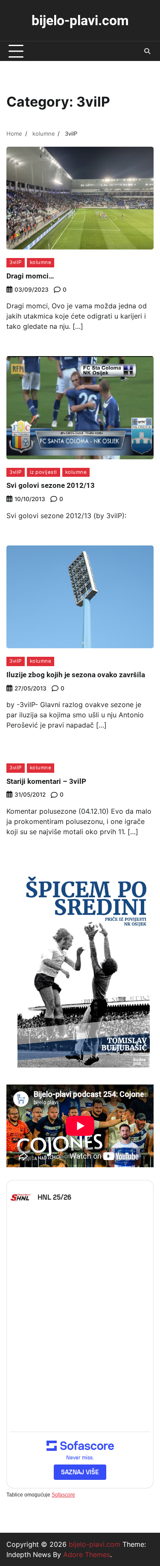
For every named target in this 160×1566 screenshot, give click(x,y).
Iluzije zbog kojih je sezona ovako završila (75, 674)
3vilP (15, 262)
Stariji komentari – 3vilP (46, 781)
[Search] (147, 51)
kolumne (41, 262)
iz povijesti (43, 472)
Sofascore (63, 1495)
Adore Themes (86, 1554)
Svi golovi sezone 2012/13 (50, 485)
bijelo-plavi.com (80, 20)
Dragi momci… (30, 276)
